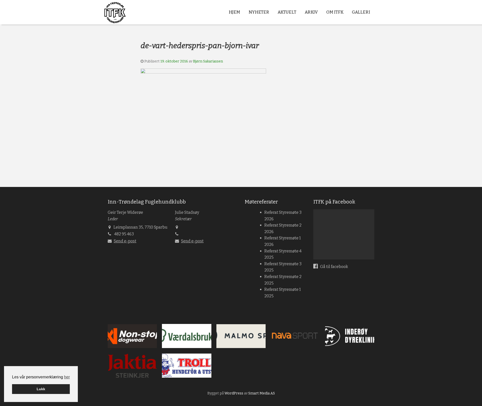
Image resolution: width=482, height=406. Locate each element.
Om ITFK (334, 12)
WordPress (233, 393)
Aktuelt (287, 12)
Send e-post (125, 241)
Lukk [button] (41, 389)
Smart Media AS (261, 393)
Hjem (234, 12)
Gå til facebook (333, 266)
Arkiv (311, 12)
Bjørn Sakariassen (208, 61)
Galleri (361, 12)
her (67, 377)
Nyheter (259, 12)
